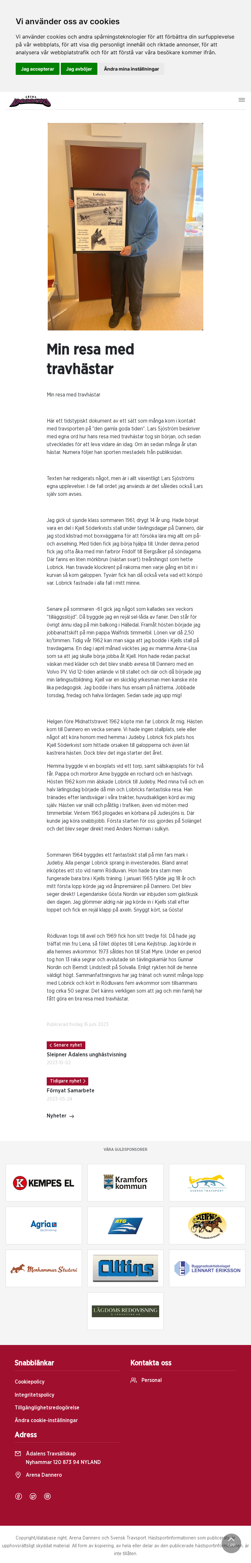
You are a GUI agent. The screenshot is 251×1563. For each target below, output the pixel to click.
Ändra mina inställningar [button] (131, 69)
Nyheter (56, 1115)
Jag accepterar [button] (37, 69)
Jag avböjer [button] (79, 69)
